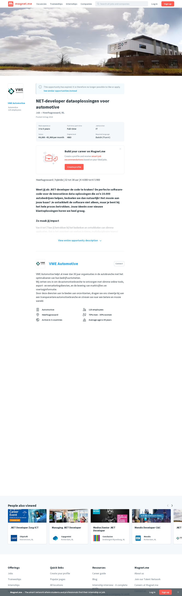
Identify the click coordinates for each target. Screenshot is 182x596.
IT (97, 128)
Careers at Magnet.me (146, 585)
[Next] (172, 505)
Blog (94, 579)
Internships (71, 3)
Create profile (74, 167)
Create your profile (60, 573)
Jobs (10, 573)
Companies (86, 3)
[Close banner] (120, 149)
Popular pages (57, 579)
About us (139, 573)
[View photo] (91, 42)
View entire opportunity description (78, 240)
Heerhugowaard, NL (54, 112)
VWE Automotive (16, 103)
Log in (154, 3)
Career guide (99, 573)
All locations (56, 585)
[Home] (20, 4)
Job (38, 112)
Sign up (167, 3)
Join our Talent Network (148, 579)
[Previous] (168, 505)
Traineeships (56, 3)
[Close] (178, 592)
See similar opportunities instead (60, 90)
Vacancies (41, 3)
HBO (69, 137)
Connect (119, 263)
